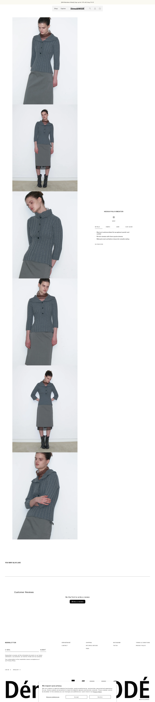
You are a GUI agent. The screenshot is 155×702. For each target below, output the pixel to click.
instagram (117, 642)
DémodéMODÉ (66, 642)
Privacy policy (141, 645)
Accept (76, 697)
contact (65, 645)
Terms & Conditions (143, 642)
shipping (89, 642)
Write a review (77, 602)
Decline (100, 697)
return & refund (92, 645)
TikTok (115, 645)
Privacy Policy (97, 692)
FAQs (87, 648)
